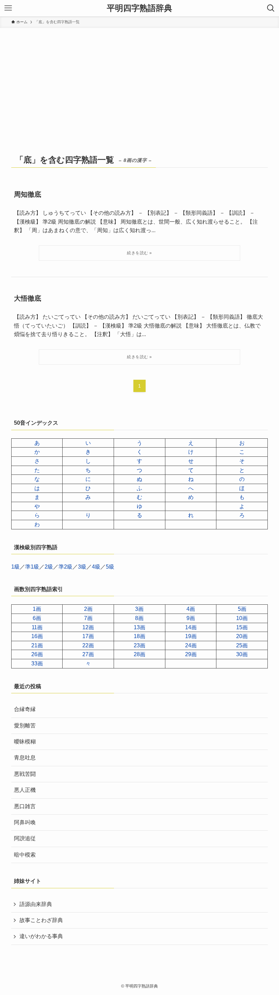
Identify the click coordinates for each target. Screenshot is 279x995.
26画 (37, 654)
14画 (191, 627)
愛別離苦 (25, 725)
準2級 (65, 567)
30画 (242, 654)
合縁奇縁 (25, 709)
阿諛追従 (25, 838)
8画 (139, 618)
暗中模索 (25, 855)
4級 (96, 567)
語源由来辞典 (35, 904)
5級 (110, 567)
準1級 (32, 567)
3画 (139, 609)
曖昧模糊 (25, 741)
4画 (190, 609)
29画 (191, 654)
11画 (37, 627)
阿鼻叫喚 (25, 822)
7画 (88, 618)
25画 (242, 645)
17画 (88, 636)
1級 (15, 567)
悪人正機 (25, 790)
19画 (191, 636)
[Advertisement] (139, 79)
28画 (139, 654)
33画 (37, 663)
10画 (242, 618)
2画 (88, 609)
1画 (37, 609)
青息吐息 (25, 757)
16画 (37, 636)
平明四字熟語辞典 (139, 8)
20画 (242, 636)
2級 (49, 567)
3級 (82, 567)
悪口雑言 (25, 806)
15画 (242, 627)
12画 (88, 627)
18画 (139, 636)
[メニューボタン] (8, 8)
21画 (37, 645)
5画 (242, 609)
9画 (190, 618)
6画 (37, 618)
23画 (139, 645)
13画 (139, 627)
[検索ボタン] (271, 8)
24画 (191, 645)
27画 (88, 654)
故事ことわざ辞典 (41, 920)
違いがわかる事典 (41, 936)
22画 (88, 645)
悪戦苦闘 (25, 774)
